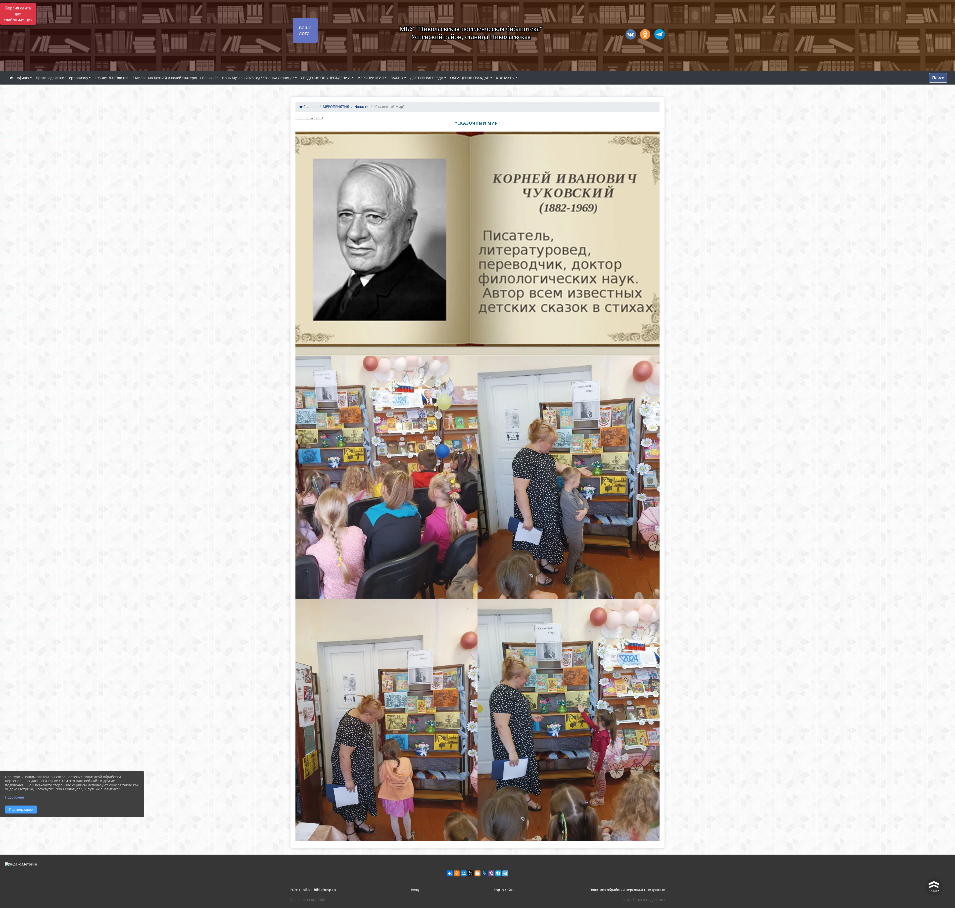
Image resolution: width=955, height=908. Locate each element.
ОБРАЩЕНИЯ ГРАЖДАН (469, 77)
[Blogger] (477, 873)
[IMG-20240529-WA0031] (569, 477)
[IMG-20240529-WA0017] (386, 720)
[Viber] (491, 873)
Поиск (938, 78)
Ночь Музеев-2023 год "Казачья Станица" (258, 77)
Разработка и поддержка (643, 899)
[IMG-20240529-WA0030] (569, 720)
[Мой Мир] (464, 873)
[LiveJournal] (484, 873)
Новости (361, 106)
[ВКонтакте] (450, 873)
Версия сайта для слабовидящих (18, 14)
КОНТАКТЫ (505, 77)
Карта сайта (504, 889)
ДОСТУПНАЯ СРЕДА (426, 77)
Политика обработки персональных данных (627, 889)
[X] (471, 873)
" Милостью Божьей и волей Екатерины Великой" (175, 77)
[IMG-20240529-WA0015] (386, 477)
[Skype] (498, 873)
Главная (310, 106)
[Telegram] (505, 873)
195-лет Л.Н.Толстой (112, 77)
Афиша (23, 77)
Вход (415, 889)
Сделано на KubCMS (307, 899)
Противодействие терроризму (62, 77)
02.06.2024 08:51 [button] (309, 117)
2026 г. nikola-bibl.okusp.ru (313, 889)
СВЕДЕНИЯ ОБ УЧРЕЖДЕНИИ (325, 77)
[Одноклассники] (457, 873)
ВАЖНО (396, 77)
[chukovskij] (477, 244)
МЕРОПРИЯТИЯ (370, 77)
